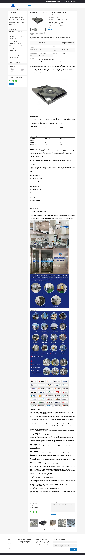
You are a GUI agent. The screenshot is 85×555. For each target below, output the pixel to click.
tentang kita (36, 4)
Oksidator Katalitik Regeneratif (15, 22)
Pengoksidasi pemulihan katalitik (16, 19)
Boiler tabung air (12, 41)
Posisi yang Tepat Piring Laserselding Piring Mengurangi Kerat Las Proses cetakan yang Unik (52, 528)
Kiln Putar (11, 24)
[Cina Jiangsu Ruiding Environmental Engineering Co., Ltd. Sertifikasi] (12, 70)
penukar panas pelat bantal (14, 26)
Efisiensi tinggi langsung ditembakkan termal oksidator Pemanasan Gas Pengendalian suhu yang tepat (43, 545)
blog (75, 4)
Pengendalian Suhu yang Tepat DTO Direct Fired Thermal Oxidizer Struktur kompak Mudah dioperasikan (43, 542)
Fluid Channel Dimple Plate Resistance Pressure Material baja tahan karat (33, 528)
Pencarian (58, 1)
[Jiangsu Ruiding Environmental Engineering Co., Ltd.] (13, 5)
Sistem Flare (11, 59)
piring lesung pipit (55, 496)
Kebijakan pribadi (15, 553)
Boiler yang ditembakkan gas (15, 48)
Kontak (50, 29)
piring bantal (17, 9)
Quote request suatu (66, 1)
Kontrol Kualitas (51, 4)
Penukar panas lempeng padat (15, 33)
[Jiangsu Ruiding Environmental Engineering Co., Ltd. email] (10, 81)
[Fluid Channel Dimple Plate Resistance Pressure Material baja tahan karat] (34, 523)
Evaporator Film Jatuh (13, 38)
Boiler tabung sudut (13, 50)
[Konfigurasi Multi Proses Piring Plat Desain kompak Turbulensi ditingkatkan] (71, 523)
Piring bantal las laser (47, 496)
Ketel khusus (12, 52)
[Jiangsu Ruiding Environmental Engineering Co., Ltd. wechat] (16, 81)
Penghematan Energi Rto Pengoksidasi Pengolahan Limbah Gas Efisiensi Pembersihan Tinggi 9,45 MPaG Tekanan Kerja (26, 548)
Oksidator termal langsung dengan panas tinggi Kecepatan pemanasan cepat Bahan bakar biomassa (44, 548)
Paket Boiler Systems (13, 62)
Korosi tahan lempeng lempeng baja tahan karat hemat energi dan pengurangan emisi (43, 528)
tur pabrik (43, 4)
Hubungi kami (60, 4)
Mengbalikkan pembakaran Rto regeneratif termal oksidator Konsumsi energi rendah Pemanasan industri (26, 542)
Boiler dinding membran (14, 43)
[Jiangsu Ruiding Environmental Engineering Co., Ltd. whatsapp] (13, 81)
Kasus (71, 4)
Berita (66, 4)
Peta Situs (10, 549)
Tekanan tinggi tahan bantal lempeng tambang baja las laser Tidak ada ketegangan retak (62, 528)
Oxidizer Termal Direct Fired (15, 17)
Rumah (24, 4)
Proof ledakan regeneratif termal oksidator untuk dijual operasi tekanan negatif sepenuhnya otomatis (26, 545)
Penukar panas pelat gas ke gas (15, 36)
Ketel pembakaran (13, 55)
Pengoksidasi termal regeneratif (15, 15)
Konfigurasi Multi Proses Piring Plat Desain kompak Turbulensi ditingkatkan (71, 528)
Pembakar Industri (13, 57)
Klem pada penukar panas (14, 31)
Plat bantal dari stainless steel (37, 496)
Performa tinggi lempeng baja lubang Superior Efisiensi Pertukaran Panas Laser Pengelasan (38, 33)
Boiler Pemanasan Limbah (14, 45)
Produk (29, 4)
